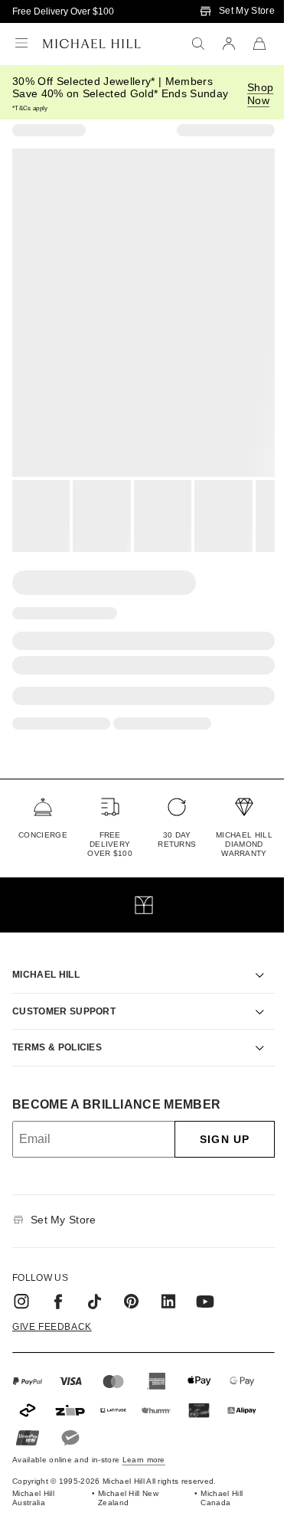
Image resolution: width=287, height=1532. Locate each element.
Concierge (42, 835)
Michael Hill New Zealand (124, 1480)
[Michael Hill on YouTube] (205, 1285)
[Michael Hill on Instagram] (21, 1285)
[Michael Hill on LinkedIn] (168, 1285)
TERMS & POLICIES (57, 1029)
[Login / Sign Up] (229, 43)
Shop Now (260, 93)
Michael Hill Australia (33, 1480)
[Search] (198, 43)
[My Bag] (259, 43)
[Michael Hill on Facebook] (58, 1285)
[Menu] (21, 43)
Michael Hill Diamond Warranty (244, 844)
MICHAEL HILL (46, 957)
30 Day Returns (177, 839)
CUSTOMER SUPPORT (64, 993)
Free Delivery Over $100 (63, 11)
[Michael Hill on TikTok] (95, 1285)
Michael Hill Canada (214, 1480)
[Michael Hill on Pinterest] (131, 1285)
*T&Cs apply (30, 108)
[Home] (92, 43)
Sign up (213, 1122)
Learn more (143, 1442)
